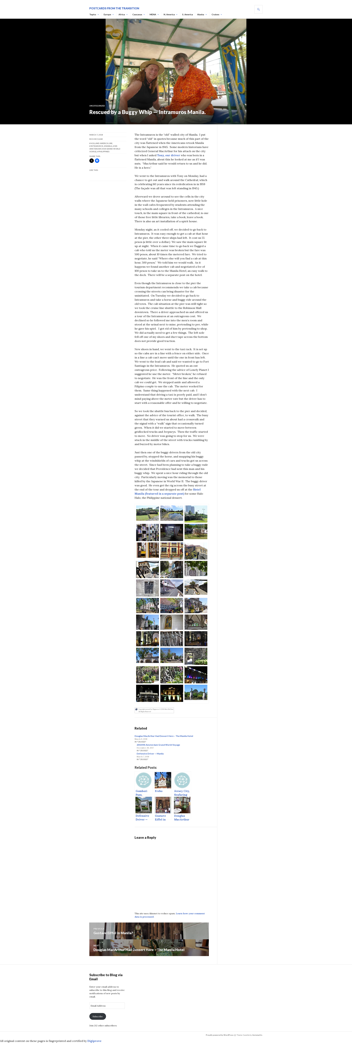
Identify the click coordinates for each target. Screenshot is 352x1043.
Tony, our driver (168, 155)
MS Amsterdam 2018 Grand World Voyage (104, 149)
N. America (169, 14)
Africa (122, 14)
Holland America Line (101, 143)
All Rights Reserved (144, 711)
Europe (107, 14)
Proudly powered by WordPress (219, 1035)
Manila (108, 146)
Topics (92, 14)
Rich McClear (96, 139)
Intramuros (97, 146)
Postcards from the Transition (114, 8)
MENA (153, 14)
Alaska (200, 14)
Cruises (215, 14)
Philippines (104, 151)
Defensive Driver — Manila (150, 753)
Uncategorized (97, 106)
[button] (147, 513)
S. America (187, 14)
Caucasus (137, 14)
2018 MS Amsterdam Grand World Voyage (158, 744)
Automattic (257, 1035)
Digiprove (94, 1041)
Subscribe (98, 1016)
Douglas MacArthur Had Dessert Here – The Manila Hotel (164, 736)
